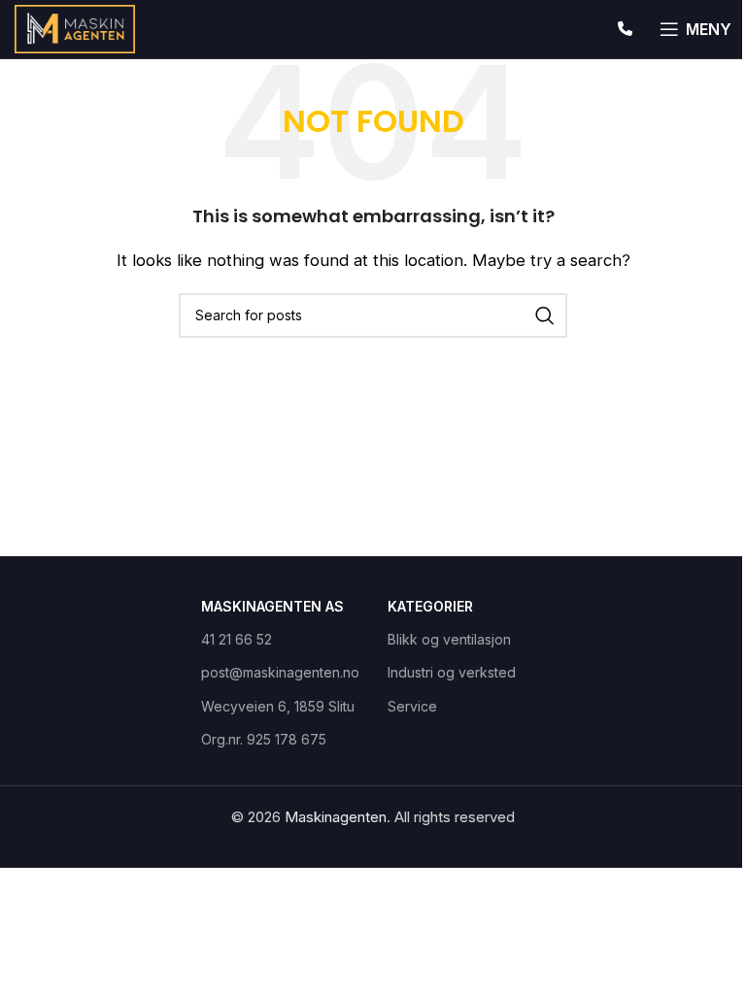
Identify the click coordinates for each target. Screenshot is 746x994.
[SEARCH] (545, 315)
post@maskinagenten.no (279, 672)
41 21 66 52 (236, 639)
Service (412, 706)
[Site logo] (75, 27)
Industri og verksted (452, 672)
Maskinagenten (336, 817)
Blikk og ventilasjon (449, 639)
